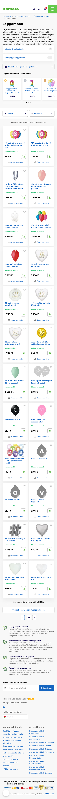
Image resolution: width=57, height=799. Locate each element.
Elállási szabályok (10, 759)
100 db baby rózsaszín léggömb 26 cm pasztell (41, 186)
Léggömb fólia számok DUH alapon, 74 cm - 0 (12, 91)
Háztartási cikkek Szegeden (41, 752)
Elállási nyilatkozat (11, 763)
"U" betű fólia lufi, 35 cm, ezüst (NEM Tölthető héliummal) (14, 186)
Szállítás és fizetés (11, 731)
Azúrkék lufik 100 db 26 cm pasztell (14, 382)
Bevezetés (7, 16)
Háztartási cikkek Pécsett (40, 746)
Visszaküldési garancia (13, 734)
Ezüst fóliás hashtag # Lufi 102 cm (15, 539)
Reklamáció (8, 756)
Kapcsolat (7, 766)
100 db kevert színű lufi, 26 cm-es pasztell (41, 226)
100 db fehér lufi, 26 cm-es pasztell (14, 226)
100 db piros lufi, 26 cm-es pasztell (13, 265)
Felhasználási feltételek (13, 753)
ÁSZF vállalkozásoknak (13, 746)
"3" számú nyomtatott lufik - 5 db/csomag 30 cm (15, 145)
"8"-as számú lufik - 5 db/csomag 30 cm (41, 144)
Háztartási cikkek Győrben (40, 749)
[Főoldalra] (11, 9)
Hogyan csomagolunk (12, 737)
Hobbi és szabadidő (22, 16)
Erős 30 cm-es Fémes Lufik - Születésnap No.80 (14, 460)
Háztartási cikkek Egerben (40, 773)
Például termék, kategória (20, 30)
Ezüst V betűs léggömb (37, 500)
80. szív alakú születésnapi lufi (12, 343)
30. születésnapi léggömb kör (12, 304)
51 (29, 617)
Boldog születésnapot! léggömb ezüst (41, 382)
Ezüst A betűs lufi (39, 458)
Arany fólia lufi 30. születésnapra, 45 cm (41, 343)
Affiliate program (10, 769)
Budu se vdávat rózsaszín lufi (38, 421)
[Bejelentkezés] (39, 9)
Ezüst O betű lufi (12, 499)
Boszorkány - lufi (12, 420)
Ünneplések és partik (42, 16)
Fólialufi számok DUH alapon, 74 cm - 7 (31, 91)
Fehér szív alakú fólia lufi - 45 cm (14, 578)
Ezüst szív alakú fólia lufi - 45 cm (40, 539)
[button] (34, 9)
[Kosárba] (23, 156)
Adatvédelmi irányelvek (13, 750)
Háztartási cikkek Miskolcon (41, 742)
